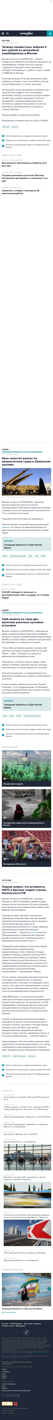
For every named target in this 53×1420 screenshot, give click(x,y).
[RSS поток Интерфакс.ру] (14, 1395)
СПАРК (4, 1369)
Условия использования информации (15, 1408)
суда (36, 556)
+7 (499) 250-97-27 (24, 1357)
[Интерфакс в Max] (18, 1395)
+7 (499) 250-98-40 (7, 1357)
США (5, 716)
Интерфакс (26, 33)
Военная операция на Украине (30, 207)
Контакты (5, 1324)
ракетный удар (20, 349)
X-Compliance (6, 1371)
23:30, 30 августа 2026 (10, 615)
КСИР (18, 716)
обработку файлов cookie (41, 1352)
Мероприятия (20, 1326)
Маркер (4, 1376)
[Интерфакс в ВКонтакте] (10, 1395)
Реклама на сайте (8, 1326)
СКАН (3, 1386)
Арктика (31, 1056)
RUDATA (4, 1388)
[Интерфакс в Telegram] (7, 1395)
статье (34, 932)
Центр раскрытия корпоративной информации (16, 1390)
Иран (5, 556)
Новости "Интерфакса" (9, 1384)
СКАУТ (4, 1374)
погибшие (33, 349)
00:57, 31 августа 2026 (10, 454)
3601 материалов (9, 1312)
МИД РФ (6, 1056)
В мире (5, 450)
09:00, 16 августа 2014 (10, 43)
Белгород (7, 349)
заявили (6, 527)
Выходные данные (8, 1411)
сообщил (14, 231)
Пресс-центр (28, 1324)
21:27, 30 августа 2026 (10, 209)
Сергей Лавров (19, 1056)
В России (6, 207)
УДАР (43, 556)
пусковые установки (32, 716)
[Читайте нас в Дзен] (3, 1395)
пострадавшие (9, 354)
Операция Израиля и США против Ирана (22, 452)
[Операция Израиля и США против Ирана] (26, 1306)
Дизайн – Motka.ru (8, 1413)
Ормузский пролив (18, 556)
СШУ (30, 556)
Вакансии (37, 1324)
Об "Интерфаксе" (16, 1324)
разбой (15, 127)
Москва (6, 41)
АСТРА (4, 1378)
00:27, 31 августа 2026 (10, 883)
